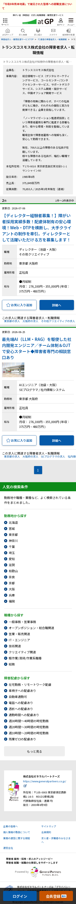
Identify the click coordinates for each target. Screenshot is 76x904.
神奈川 (13, 540)
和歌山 (13, 571)
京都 (12, 583)
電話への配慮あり (21, 703)
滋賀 (12, 565)
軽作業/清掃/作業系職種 (25, 658)
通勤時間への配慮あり (24, 715)
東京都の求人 (12, 321)
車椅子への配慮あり (22, 690)
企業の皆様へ (10, 826)
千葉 (12, 547)
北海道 (13, 522)
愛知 (12, 559)
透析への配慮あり (21, 709)
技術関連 (15, 646)
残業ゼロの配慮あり (22, 739)
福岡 (12, 601)
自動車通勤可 (18, 696)
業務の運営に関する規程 (16, 838)
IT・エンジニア (19, 640)
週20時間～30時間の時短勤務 (29, 727)
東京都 (13, 534)
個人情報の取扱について (16, 832)
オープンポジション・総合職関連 (31, 628)
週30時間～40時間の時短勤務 (29, 721)
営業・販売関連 (19, 634)
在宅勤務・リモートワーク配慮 (30, 684)
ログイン (20, 896)
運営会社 (8, 848)
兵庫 (12, 595)
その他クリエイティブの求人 (58, 321)
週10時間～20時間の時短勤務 (29, 733)
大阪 (12, 589)
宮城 (12, 528)
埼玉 (12, 553)
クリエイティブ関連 (22, 652)
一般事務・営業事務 (22, 622)
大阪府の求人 (30, 321)
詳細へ (56, 305)
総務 (12, 664)
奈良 (12, 577)
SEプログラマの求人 (53, 456)
